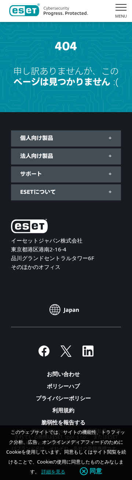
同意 (96, 471)
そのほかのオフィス (35, 266)
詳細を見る (53, 471)
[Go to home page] (29, 227)
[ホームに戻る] (49, 11)
